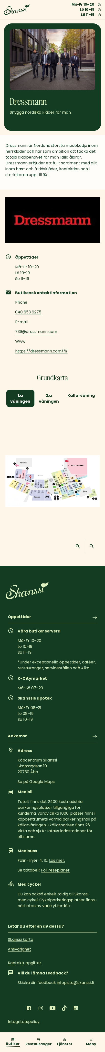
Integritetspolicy (24, 1021)
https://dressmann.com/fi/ (41, 351)
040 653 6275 (28, 312)
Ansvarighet (19, 949)
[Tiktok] (64, 1008)
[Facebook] (29, 1008)
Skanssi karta (20, 939)
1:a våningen (20, 398)
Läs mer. (57, 860)
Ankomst (17, 736)
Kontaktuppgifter (24, 963)
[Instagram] (41, 1008)
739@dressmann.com (36, 331)
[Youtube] (52, 1008)
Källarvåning (81, 395)
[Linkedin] (76, 1008)
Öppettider (19, 617)
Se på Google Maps (36, 781)
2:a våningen (49, 398)
